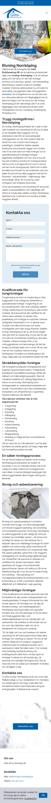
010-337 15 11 (26, 3)
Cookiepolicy (30, 798)
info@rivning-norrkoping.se (21, 776)
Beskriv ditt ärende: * (14, 246)
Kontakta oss (25, 51)
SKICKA (25, 274)
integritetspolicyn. (25, 267)
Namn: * (9, 220)
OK (43, 795)
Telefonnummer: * (13, 237)
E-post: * (9, 229)
